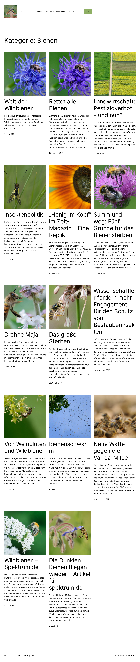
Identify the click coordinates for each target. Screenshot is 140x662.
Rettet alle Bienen (62, 105)
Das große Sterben (62, 338)
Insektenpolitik (23, 214)
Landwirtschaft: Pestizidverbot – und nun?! (114, 108)
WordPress (131, 655)
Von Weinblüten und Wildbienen (25, 447)
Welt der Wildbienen (19, 105)
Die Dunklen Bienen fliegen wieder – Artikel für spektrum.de (69, 574)
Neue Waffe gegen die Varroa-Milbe (111, 451)
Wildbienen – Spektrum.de (21, 563)
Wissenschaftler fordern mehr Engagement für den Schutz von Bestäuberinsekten (114, 311)
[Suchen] (88, 11)
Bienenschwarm (68, 447)
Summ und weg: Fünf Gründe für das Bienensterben (114, 224)
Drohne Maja (21, 334)
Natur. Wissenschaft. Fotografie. (19, 655)
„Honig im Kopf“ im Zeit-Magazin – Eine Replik (70, 224)
